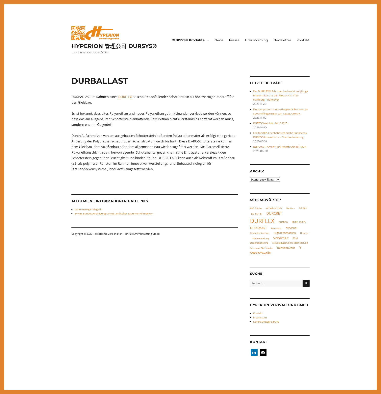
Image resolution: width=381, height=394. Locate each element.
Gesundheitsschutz (259, 233)
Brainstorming (256, 40)
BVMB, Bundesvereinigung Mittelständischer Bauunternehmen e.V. (114, 213)
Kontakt (303, 40)
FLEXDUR (291, 228)
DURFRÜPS (299, 222)
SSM (295, 238)
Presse (234, 40)
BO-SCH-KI (256, 213)
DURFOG (283, 222)
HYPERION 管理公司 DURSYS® (114, 46)
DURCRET (274, 213)
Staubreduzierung (259, 242)
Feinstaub (276, 228)
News (219, 40)
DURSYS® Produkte (188, 40)
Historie (304, 233)
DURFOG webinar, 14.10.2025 (270, 123)
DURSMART (258, 228)
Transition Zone (286, 248)
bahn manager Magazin (88, 209)
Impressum (260, 317)
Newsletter (282, 40)
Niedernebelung (260, 238)
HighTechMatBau (285, 233)
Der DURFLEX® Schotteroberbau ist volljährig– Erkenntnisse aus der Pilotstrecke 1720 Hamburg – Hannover (280, 95)
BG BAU (303, 208)
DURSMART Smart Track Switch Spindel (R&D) (279, 147)
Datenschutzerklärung (266, 321)
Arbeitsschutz (274, 208)
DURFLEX (125, 97)
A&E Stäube (256, 208)
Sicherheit (281, 238)
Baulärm (290, 208)
